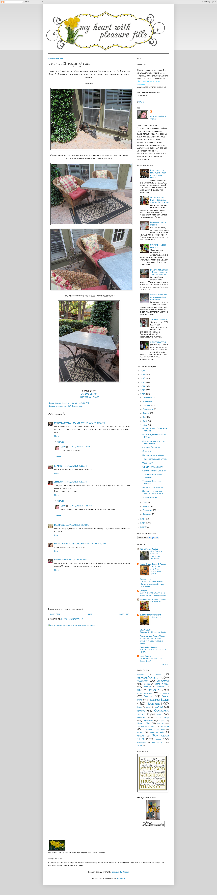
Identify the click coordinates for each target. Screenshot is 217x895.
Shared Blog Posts (146, 726)
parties (141, 717)
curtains (147, 687)
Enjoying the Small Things (152, 636)
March (146, 506)
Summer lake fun (158, 319)
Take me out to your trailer (152, 475)
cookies (147, 684)
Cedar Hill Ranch (148, 647)
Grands (148, 696)
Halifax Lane (77, 406)
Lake (139, 707)
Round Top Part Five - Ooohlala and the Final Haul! (159, 200)
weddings (141, 742)
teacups (140, 736)
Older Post (124, 614)
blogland (142, 680)
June (145, 421)
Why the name (158, 742)
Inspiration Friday (89, 396)
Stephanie (59, 559)
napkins (159, 706)
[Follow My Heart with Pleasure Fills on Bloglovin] (148, 538)
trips (158, 739)
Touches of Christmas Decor (153, 632)
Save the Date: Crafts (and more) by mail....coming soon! (153, 594)
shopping (165, 726)
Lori (63, 446)
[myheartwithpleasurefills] (153, 819)
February (147, 510)
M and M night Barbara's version (154, 429)
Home (89, 614)
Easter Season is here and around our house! (158, 297)
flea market (144, 693)
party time (162, 717)
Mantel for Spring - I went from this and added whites (159, 272)
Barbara (58, 465)
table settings (156, 732)
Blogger (121, 878)
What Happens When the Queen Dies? (151, 659)
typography (155, 617)
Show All (165, 664)
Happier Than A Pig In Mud (153, 599)
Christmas (163, 680)
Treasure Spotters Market (151, 482)
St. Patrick (147, 729)
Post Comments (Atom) (72, 618)
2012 (142, 394)
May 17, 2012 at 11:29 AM (75, 481)
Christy (143, 590)
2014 (143, 386)
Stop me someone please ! (158, 246)
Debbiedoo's (145, 579)
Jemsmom (58, 481)
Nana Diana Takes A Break (153, 564)
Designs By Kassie (120, 872)
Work (139, 745)
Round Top (143, 723)
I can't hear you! (158, 342)
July (145, 417)
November (148, 401)
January (147, 514)
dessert (160, 686)
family (154, 690)
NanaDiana (59, 525)
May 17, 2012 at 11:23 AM (75, 465)
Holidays (153, 703)
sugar (140, 732)
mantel (148, 707)
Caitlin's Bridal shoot (152, 447)
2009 (143, 527)
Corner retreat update (153, 455)
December (148, 397)
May (145, 425)
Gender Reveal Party (152, 466)
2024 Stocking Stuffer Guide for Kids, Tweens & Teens (151, 641)
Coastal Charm (89, 393)
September (148, 409)
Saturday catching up (152, 487)
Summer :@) (155, 601)
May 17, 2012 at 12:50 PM (77, 525)
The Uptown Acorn (149, 549)
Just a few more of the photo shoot (153, 442)
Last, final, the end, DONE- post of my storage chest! (158, 174)
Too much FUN (153, 737)
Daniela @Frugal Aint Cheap (68, 543)
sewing (160, 723)
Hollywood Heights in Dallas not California (154, 492)
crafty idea (162, 683)
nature (141, 710)
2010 (143, 523)
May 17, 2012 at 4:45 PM (80, 505)
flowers (164, 693)
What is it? (147, 463)
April (145, 502)
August (146, 413)
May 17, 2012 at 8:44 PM (75, 559)
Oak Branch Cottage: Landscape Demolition (156, 555)
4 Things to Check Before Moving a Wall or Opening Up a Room (152, 584)
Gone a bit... (147, 451)
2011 (142, 519)
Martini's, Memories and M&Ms (154, 435)
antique (140, 674)
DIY (69, 406)
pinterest (148, 720)
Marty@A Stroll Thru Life (67, 422)
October (147, 405)
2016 (143, 378)
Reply (56, 436)
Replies (60, 441)
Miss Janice (145, 656)
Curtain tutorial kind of (154, 470)
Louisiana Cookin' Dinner (158, 223)
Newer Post (54, 614)
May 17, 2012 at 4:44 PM (80, 446)
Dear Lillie (145, 629)
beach (158, 674)
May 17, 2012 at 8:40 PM (94, 543)
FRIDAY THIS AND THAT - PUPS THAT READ (156, 570)
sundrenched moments (150, 614)
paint (159, 714)
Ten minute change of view (154, 459)
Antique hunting (149, 497)
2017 (143, 374)
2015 (143, 382)
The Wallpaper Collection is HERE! (153, 650)
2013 (143, 390)
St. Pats (161, 729)
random (162, 721)
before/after (61, 406)
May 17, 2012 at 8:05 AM (93, 422)
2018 (143, 370)
